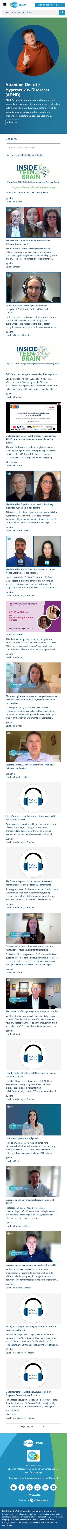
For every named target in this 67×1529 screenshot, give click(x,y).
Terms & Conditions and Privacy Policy (36, 1478)
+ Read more (13, 122)
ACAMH (37, 1465)
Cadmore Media (41, 1500)
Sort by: (10, 155)
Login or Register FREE (48, 4)
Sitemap (13, 1478)
